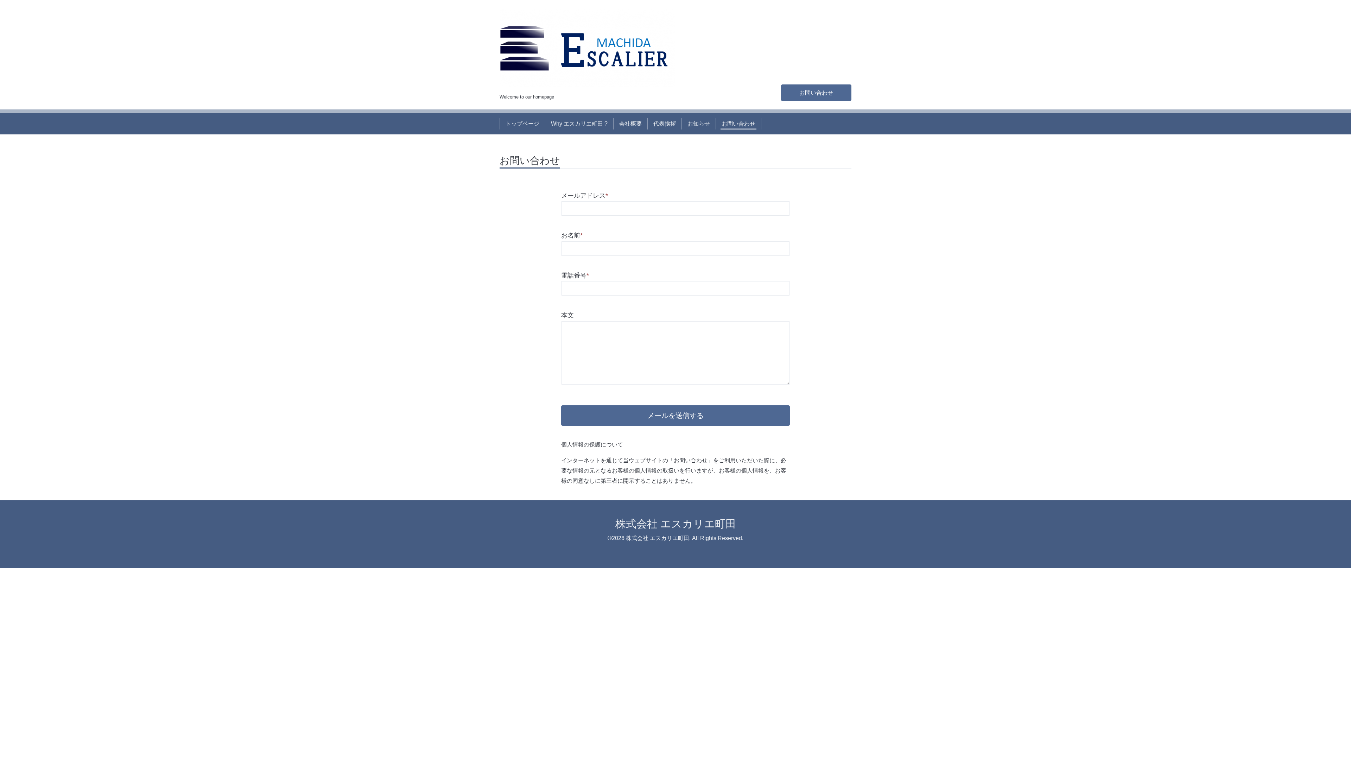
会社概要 (630, 124)
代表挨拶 (664, 124)
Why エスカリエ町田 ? (579, 124)
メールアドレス (584, 195)
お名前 (572, 235)
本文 (567, 315)
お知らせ (698, 124)
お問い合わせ (816, 93)
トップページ (522, 124)
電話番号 (575, 275)
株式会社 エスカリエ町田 (675, 524)
